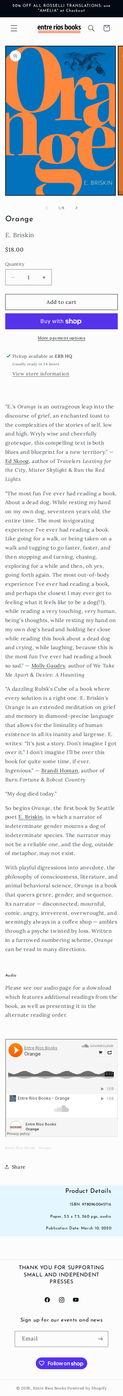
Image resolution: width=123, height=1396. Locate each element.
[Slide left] (46, 208)
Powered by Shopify (87, 1388)
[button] (13, 28)
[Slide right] (76, 208)
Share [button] (19, 1167)
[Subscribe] (100, 1339)
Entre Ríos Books (20, 1148)
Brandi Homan (59, 770)
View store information (41, 373)
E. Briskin (30, 816)
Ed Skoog (17, 461)
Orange (45, 1148)
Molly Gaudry (48, 665)
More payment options (62, 337)
